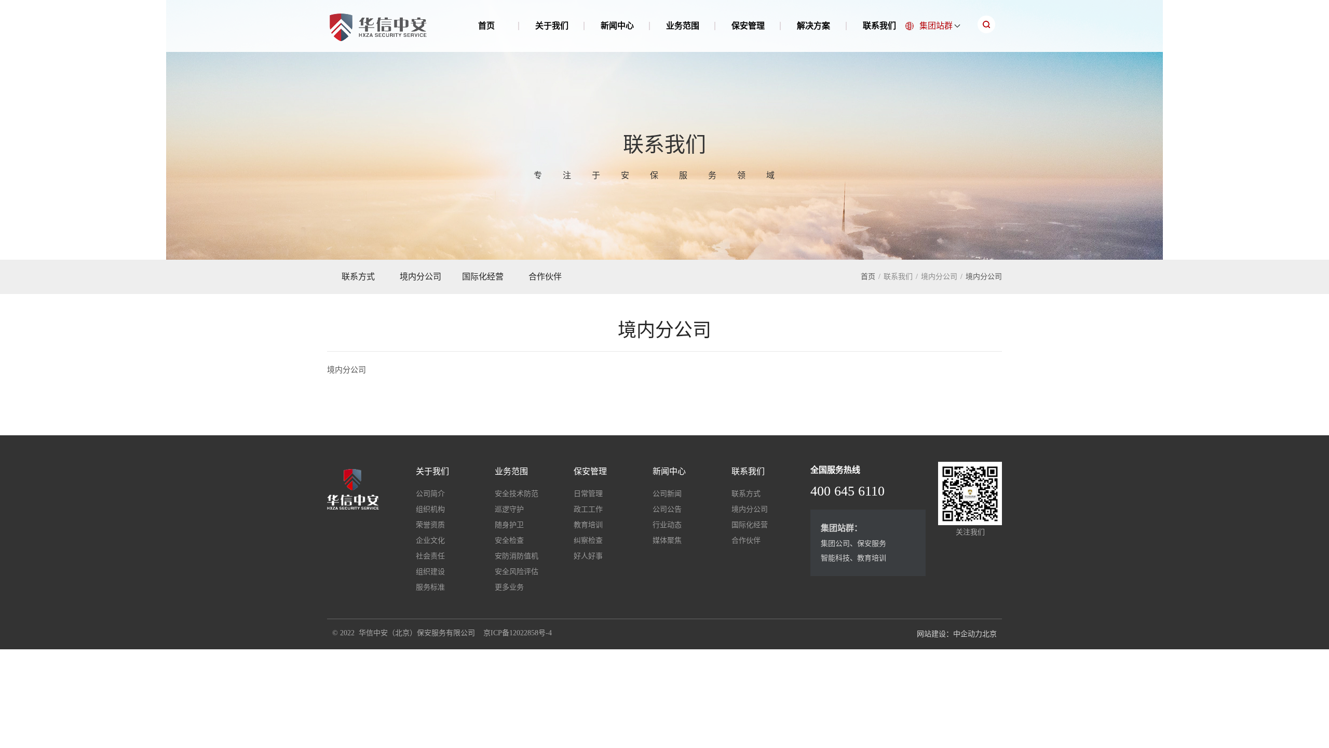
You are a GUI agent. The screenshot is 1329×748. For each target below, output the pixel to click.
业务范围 (682, 25)
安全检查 (509, 540)
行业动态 (667, 525)
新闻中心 (617, 25)
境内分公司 (420, 276)
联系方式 (358, 276)
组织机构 (430, 509)
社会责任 (430, 556)
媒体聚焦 (667, 540)
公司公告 (667, 509)
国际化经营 (483, 276)
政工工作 (588, 509)
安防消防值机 (516, 556)
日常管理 (588, 494)
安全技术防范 (516, 494)
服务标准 (430, 587)
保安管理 (748, 25)
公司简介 (430, 494)
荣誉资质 (430, 525)
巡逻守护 (509, 509)
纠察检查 (588, 540)
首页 (486, 25)
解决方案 (813, 25)
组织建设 (430, 572)
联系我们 (879, 25)
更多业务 (509, 587)
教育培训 (588, 525)
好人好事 (588, 556)
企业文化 (430, 540)
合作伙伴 (545, 276)
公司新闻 (667, 494)
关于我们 (551, 25)
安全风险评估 (516, 572)
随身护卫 (509, 525)
